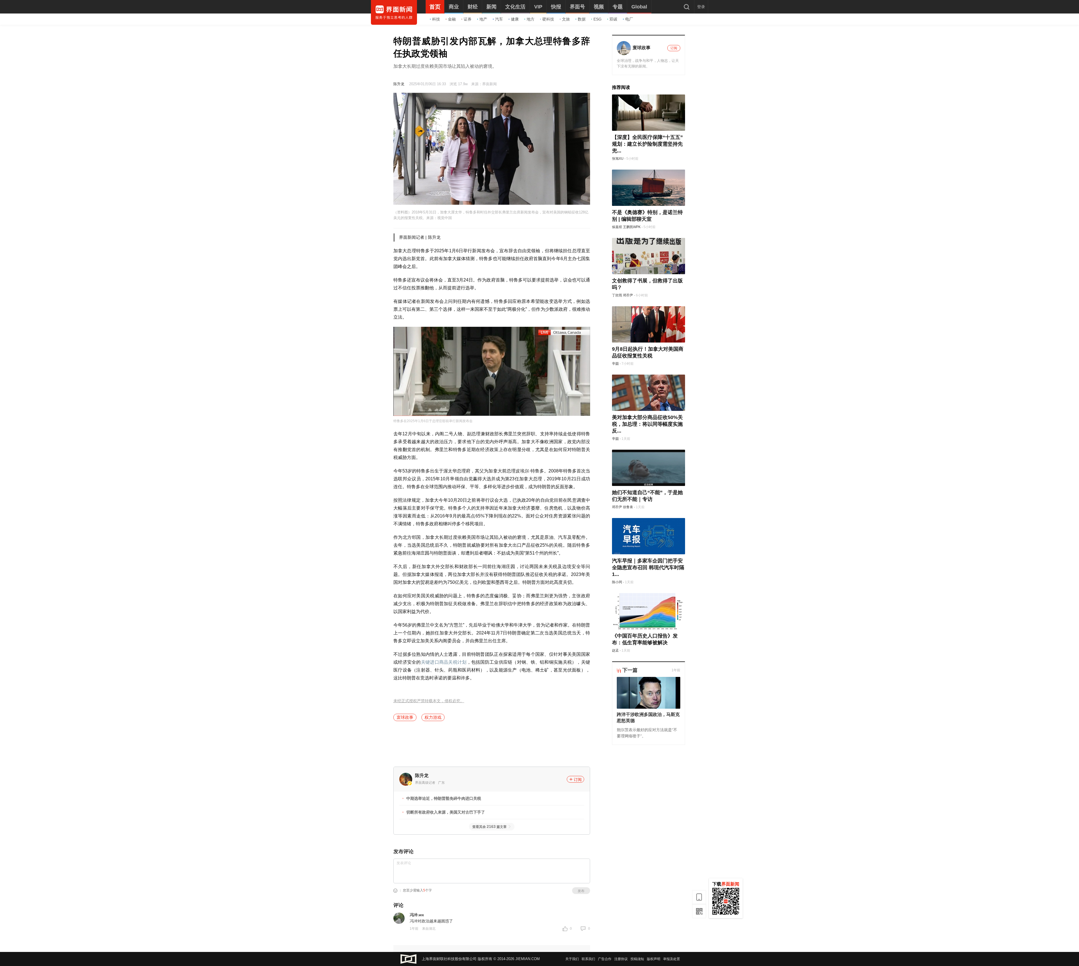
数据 (582, 19)
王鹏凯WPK (632, 227)
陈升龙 (398, 84)
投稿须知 (637, 959)
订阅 (578, 779)
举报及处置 (671, 959)
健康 (515, 19)
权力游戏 (433, 717)
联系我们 (588, 959)
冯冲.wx (417, 915)
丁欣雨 (617, 295)
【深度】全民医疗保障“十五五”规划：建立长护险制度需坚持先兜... (647, 144)
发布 (581, 891)
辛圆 (615, 364)
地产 (483, 19)
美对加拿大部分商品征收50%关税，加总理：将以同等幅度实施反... (647, 424)
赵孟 (615, 650)
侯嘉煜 (617, 227)
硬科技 (548, 19)
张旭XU (618, 159)
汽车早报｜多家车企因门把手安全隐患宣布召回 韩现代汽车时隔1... (648, 567)
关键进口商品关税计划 (444, 662)
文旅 (566, 19)
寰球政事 (404, 717)
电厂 (629, 19)
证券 (468, 19)
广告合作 (604, 959)
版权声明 (653, 959)
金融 (452, 19)
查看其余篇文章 (489, 827)
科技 (436, 19)
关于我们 (572, 959)
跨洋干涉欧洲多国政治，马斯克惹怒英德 (648, 717)
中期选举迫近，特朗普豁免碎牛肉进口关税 (443, 798)
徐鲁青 (628, 507)
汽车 (499, 19)
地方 (530, 19)
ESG (597, 19)
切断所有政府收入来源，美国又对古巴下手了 (445, 812)
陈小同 (617, 582)
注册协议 (621, 959)
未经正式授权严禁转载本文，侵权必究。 (428, 701)
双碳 (613, 19)
